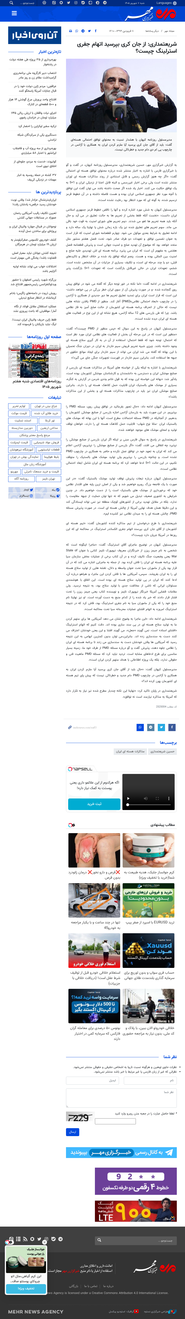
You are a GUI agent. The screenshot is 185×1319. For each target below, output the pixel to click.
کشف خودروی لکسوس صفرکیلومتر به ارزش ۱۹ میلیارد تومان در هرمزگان (33, 242)
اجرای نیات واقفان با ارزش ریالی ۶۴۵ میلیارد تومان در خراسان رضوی (33, 115)
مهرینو (14, 471)
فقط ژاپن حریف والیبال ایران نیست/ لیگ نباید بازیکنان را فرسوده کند (34, 322)
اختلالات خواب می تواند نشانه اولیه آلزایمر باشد (34, 269)
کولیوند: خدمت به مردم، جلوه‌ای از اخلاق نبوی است (35, 164)
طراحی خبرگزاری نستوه (156, 1311)
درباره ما (108, 1286)
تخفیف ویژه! (26, 1289)
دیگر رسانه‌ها (152, 31)
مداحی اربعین (49, 428)
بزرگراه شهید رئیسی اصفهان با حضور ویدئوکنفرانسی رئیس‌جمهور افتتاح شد (33, 282)
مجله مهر (169, 31)
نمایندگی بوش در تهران (24, 457)
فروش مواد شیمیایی (46, 442)
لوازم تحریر (18, 406)
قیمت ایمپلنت (19, 442)
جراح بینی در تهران (46, 406)
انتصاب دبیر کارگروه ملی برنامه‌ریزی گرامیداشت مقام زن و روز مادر (34, 75)
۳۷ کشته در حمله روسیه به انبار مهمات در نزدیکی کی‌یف (36, 177)
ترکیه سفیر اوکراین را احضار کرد (37, 126)
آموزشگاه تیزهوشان (21, 449)
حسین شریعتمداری (162, 751)
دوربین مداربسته (22, 428)
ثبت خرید (94, 804)
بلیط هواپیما (51, 457)
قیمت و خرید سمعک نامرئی (41, 471)
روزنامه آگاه (21, 478)
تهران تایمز (48, 478)
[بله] (53, 1239)
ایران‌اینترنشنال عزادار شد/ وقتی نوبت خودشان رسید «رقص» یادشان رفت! (33, 202)
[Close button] (44, 1242)
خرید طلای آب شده (46, 413)
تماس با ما (90, 1286)
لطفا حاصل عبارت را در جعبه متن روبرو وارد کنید (146, 1114)
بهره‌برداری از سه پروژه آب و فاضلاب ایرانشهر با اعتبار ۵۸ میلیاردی (34, 150)
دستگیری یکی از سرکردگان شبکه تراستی (36, 137)
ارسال (72, 1132)
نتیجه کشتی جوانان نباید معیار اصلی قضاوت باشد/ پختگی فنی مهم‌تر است (33, 255)
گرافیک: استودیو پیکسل (121, 1311)
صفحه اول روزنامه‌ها (44, 337)
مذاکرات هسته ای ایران (130, 751)
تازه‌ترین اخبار (50, 52)
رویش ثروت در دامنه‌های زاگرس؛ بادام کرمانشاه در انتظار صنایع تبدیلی (33, 295)
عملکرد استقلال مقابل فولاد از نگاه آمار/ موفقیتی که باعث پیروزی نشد (34, 309)
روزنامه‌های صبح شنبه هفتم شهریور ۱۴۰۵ (40, 384)
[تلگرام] (60, 1239)
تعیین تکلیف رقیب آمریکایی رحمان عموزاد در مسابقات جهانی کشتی (34, 215)
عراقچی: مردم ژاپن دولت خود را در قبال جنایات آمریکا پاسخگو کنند (35, 88)
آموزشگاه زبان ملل (35, 464)
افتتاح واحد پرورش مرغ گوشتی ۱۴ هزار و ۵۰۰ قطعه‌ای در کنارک (32, 102)
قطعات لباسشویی (48, 449)
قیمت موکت (19, 413)
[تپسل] (70, 769)
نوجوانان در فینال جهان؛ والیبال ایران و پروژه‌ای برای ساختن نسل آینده (32, 229)
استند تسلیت (23, 420)
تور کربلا (50, 420)
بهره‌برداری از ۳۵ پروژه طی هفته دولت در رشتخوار (32, 62)
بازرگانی (73, 1286)
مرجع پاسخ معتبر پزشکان (35, 435)
